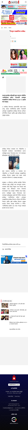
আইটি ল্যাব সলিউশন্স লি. (14, 423)
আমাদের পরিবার (10, 396)
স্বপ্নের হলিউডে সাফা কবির (14, 329)
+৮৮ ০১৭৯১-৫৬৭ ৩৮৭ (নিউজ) (13, 410)
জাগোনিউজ (8, 249)
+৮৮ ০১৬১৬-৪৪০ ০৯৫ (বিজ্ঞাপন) (20, 407)
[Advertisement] (16, 85)
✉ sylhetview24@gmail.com (8, 407)
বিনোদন (5, 27)
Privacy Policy (17, 396)
